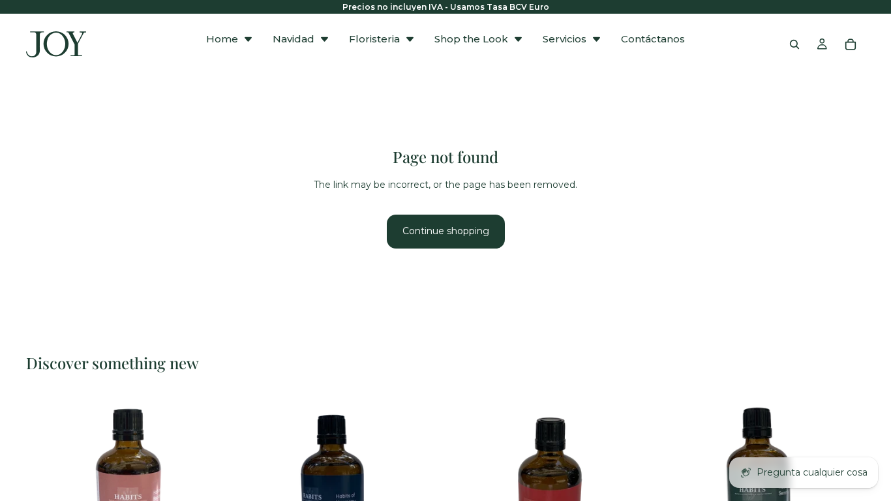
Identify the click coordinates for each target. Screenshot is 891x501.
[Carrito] (850, 44)
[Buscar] (794, 44)
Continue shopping (445, 231)
